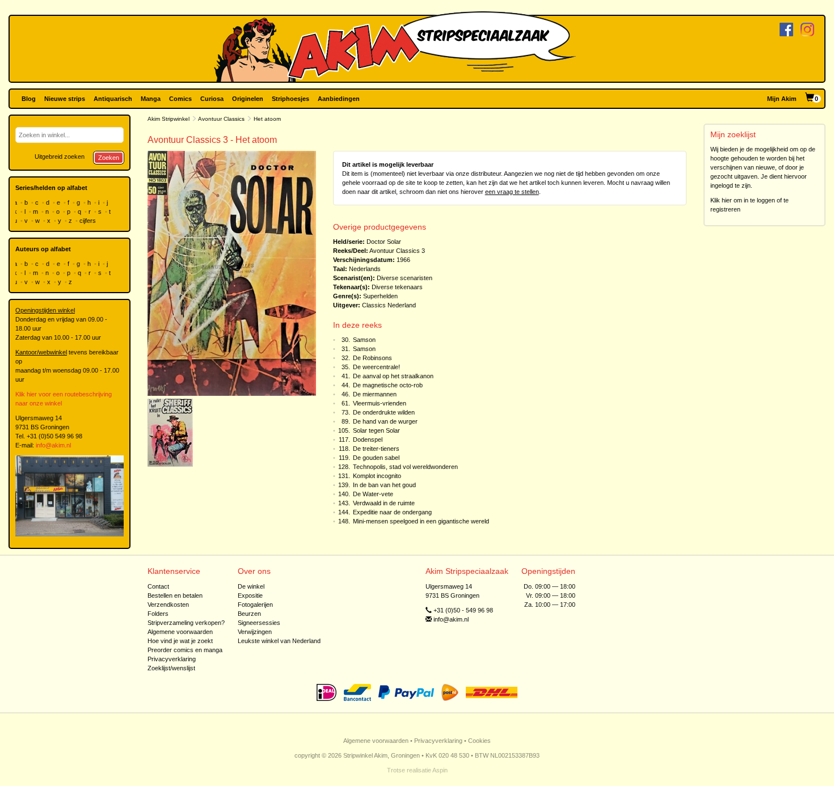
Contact (158, 586)
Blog (29, 98)
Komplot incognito (377, 475)
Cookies (479, 740)
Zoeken (108, 157)
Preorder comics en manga (185, 649)
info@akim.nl (53, 445)
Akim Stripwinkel (168, 119)
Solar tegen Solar (376, 430)
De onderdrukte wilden (384, 412)
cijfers (88, 220)
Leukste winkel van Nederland (279, 640)
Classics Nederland (389, 305)
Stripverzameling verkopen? (186, 622)
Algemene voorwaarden (180, 631)
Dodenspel (367, 439)
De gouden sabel (376, 457)
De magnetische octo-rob (388, 385)
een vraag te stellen (512, 191)
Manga (151, 98)
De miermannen (375, 394)
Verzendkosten (168, 604)
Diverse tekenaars (397, 287)
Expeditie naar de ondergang (392, 512)
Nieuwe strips (64, 98)
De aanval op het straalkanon (393, 376)
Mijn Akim (782, 98)
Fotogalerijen (255, 604)
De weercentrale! (376, 367)
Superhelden (380, 296)
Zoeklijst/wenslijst (171, 668)
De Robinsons (372, 357)
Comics (180, 98)
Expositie (250, 595)
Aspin (440, 770)
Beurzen (249, 613)
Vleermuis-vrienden (379, 403)
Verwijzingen (255, 631)
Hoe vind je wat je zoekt (180, 640)
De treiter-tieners (376, 448)
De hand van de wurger (385, 421)
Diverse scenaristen (404, 277)
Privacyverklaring (172, 659)
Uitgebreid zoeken (60, 156)
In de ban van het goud (384, 484)
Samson (364, 339)
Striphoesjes (290, 98)
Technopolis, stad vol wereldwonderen (405, 466)
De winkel (251, 586)
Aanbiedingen (339, 98)
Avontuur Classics (221, 119)
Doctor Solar (384, 241)
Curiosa (212, 98)
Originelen (247, 98)
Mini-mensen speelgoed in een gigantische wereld (421, 521)
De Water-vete (373, 494)
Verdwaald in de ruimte (384, 503)
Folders (158, 613)
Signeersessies (259, 622)
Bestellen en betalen (175, 595)
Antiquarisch (113, 98)
